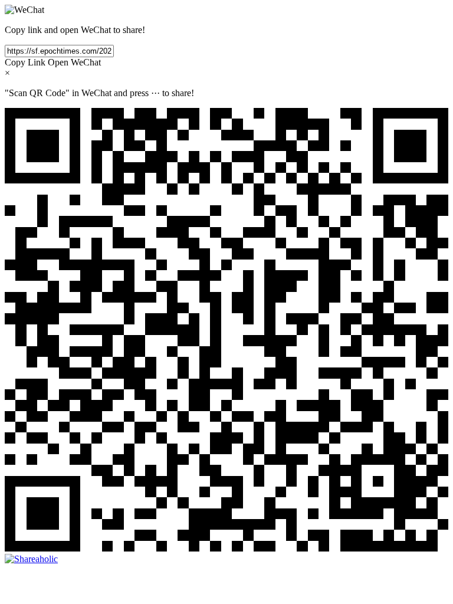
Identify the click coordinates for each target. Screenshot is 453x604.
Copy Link (25, 62)
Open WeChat (74, 62)
